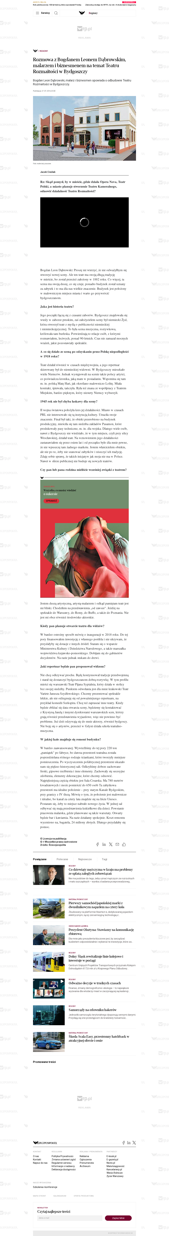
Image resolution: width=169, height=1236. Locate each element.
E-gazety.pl (112, 1159)
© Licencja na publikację (53, 838)
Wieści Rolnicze (115, 1172)
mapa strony (39, 1196)
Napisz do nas (40, 1163)
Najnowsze (85, 859)
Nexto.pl (111, 1163)
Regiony (44, 51)
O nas (36, 1156)
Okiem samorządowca (78, 926)
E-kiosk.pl (111, 1156)
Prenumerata (87, 1163)
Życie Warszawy (115, 1176)
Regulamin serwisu (61, 1163)
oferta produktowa (84, 1196)
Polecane (62, 859)
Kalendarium (59, 1196)
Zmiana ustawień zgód (64, 1159)
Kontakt (37, 1159)
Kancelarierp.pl (114, 1169)
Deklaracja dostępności (64, 1169)
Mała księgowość (115, 1166)
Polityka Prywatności (62, 1156)
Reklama (84, 1156)
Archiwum (85, 1166)
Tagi (104, 859)
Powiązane (40, 859)
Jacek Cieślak (47, 172)
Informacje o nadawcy (63, 1166)
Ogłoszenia (86, 1159)
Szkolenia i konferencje (45, 1187)
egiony (93, 13)
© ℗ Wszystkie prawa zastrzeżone (58, 841)
